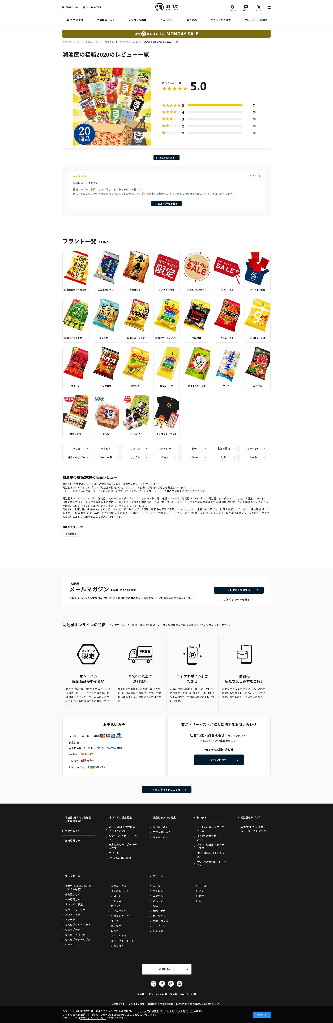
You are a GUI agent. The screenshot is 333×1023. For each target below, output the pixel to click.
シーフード (106, 457)
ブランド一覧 (72, 876)
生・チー (227, 386)
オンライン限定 (138, 20)
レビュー (246, 10)
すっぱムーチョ (257, 337)
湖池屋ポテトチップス (166, 337)
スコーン (75, 386)
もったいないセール (197, 289)
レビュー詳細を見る (166, 203)
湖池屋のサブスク (251, 817)
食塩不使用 (223, 448)
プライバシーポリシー (93, 1018)
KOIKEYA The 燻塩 (120, 858)
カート (259, 10)
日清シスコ (75, 434)
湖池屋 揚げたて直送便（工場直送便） (78, 819)
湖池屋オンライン (71, 41)
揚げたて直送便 (74, 20)
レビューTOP (92, 41)
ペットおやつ (136, 434)
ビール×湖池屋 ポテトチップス (210, 829)
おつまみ (192, 20)
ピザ (223, 457)
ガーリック (253, 448)
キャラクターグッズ (166, 434)
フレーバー (159, 876)
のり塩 (76, 448)
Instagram (171, 984)
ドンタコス (105, 386)
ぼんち (106, 434)
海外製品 (257, 386)
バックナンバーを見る (237, 599)
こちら (259, 697)
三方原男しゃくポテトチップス (123, 846)
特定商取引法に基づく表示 (173, 1003)
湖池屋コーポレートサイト (150, 994)
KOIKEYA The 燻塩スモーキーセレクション (255, 829)
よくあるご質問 (94, 7)
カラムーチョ (227, 337)
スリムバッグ (166, 386)
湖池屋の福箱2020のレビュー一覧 (161, 41)
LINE (179, 984)
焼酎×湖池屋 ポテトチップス (210, 855)
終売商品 (109, 41)
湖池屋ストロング (136, 337)
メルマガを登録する (238, 590)
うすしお (106, 448)
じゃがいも (166, 20)
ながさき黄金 (160, 827)
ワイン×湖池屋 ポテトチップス (210, 846)
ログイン (232, 10)
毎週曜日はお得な (166, 34)
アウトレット (227, 289)
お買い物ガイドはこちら (166, 789)
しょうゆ (135, 457)
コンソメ (135, 448)
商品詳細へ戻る (167, 157)
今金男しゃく (136, 289)
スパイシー (164, 448)
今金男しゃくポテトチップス (123, 837)
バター (194, 457)
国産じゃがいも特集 (164, 817)
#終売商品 (71, 533)
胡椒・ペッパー (76, 457)
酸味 (194, 448)
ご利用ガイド (71, 7)
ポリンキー (136, 386)
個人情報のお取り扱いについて (205, 1003)
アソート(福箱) (257, 289)
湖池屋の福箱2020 (128, 41)
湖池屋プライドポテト (75, 337)
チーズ (164, 457)
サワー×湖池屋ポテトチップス (211, 863)
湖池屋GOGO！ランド (181, 994)
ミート (253, 457)
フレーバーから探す (256, 20)
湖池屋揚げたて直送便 (75, 289)
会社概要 (152, 1003)
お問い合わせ (219, 759)
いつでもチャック (197, 386)
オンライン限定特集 (120, 817)
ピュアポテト (105, 337)
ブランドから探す (220, 20)
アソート (114, 853)
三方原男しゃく (106, 20)
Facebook (162, 984)
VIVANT (196, 337)
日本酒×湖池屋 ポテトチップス (210, 837)
